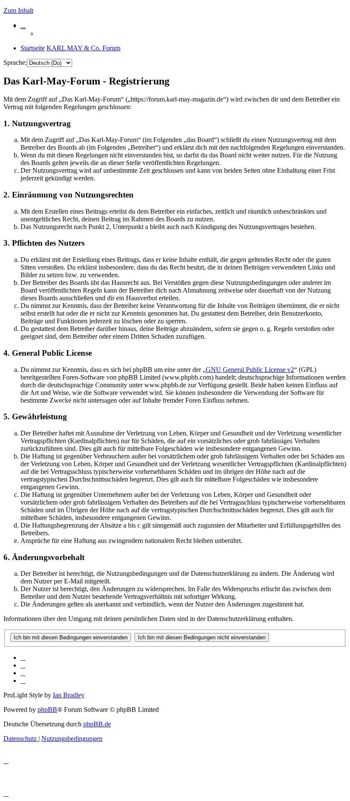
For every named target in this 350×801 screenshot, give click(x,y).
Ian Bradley (69, 695)
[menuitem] (23, 25)
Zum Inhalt (18, 10)
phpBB (47, 709)
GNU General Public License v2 (250, 369)
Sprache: (15, 62)
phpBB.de (97, 724)
